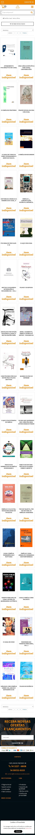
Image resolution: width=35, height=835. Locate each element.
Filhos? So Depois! (26, 287)
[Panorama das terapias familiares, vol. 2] (26, 626)
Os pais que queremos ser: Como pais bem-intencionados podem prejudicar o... (26, 422)
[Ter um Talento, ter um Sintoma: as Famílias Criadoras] (26, 493)
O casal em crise (9, 642)
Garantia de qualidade (23, 788)
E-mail (2, 2)
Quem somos (6, 787)
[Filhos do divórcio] (26, 670)
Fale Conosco (6, 792)
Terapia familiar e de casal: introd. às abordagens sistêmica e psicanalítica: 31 (9, 600)
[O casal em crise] (9, 626)
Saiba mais (28, 828)
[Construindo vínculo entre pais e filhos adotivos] (9, 360)
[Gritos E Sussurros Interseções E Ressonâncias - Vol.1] (9, 271)
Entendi (18, 831)
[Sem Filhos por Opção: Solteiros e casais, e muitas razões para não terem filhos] (9, 316)
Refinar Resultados (18, 24)
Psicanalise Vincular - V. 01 (9, 244)
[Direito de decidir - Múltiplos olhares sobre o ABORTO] (26, 449)
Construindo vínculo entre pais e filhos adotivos (9, 377)
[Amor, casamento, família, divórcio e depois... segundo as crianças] (26, 316)
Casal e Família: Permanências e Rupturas (8, 555)
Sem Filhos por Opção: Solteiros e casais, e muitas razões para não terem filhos (9, 334)
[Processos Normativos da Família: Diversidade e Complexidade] (9, 449)
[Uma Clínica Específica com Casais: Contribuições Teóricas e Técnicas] (26, 50)
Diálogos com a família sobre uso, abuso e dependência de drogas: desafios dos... (9, 688)
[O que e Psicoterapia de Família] (9, 404)
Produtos (22, 785)
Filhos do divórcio (26, 686)
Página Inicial (6, 785)
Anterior (10, 33)
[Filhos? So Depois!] (26, 271)
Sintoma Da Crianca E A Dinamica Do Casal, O (9, 199)
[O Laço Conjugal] (26, 227)
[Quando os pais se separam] (26, 360)
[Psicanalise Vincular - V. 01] (9, 227)
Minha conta (23, 791)
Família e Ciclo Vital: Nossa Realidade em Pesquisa (9, 510)
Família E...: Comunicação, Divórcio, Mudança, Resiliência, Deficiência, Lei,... (26, 202)
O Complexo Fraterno (9, 110)
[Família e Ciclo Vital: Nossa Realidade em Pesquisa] (9, 493)
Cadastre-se (29, 2)
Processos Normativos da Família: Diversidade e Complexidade (9, 467)
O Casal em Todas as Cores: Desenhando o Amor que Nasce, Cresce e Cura (8, 157)
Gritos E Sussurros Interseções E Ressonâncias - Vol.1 (8, 289)
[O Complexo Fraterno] (9, 94)
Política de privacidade (23, 795)
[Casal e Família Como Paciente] (26, 582)
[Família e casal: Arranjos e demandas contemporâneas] (26, 537)
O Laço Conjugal (26, 243)
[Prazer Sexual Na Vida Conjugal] (26, 94)
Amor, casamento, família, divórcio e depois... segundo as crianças (26, 334)
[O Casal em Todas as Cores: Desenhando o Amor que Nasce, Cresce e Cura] (9, 138)
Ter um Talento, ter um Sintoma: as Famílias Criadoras (26, 510)
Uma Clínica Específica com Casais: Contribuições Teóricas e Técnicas (26, 68)
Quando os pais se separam (26, 377)
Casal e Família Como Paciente (26, 598)
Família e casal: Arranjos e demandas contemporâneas (26, 555)
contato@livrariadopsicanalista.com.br (18, 774)
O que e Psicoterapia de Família (8, 421)
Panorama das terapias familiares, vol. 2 (26, 643)
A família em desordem (26, 154)
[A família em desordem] (26, 138)
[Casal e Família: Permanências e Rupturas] (9, 537)
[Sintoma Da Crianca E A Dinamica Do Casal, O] (9, 183)
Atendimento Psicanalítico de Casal (9, 66)
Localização (6, 789)
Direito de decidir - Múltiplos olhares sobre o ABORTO (26, 466)
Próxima (25, 33)
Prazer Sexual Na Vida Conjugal (26, 111)
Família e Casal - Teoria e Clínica (12, 18)
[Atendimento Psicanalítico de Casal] (9, 50)
